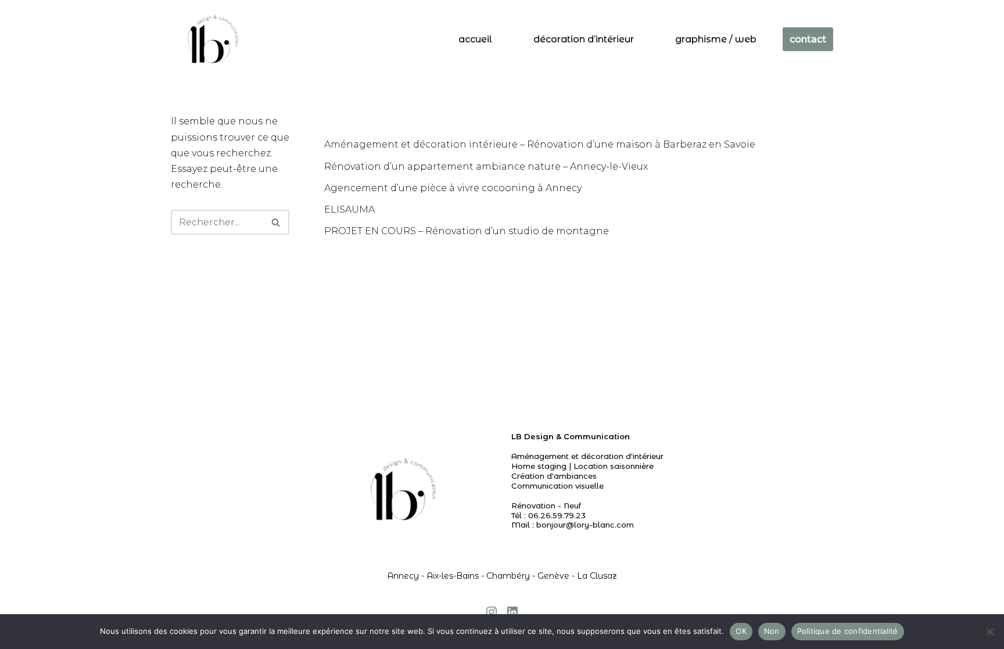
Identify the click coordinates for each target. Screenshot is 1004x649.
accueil (475, 39)
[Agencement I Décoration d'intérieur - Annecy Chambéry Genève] (211, 39)
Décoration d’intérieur (583, 39)
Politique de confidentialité (847, 631)
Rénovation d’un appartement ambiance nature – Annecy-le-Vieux (486, 166)
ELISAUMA (349, 209)
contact (808, 39)
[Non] (989, 631)
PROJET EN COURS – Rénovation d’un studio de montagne (466, 230)
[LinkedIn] (512, 612)
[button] (275, 222)
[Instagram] (492, 612)
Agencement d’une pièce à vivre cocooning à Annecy (453, 187)
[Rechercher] (276, 222)
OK (741, 631)
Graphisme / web (715, 39)
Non (772, 631)
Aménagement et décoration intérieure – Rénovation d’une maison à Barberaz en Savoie (539, 144)
